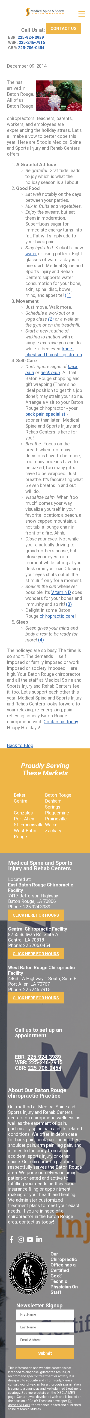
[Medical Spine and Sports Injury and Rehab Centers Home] (45, 12)
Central (21, 801)
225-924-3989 (31, 37)
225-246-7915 (32, 42)
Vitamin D (61, 592)
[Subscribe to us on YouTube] (30, 1241)
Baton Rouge (58, 795)
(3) (69, 604)
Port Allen (24, 819)
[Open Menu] (81, 14)
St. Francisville (29, 824)
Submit (45, 1353)
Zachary (53, 830)
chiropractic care (57, 616)
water (31, 253)
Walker (52, 824)
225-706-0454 (31, 47)
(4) (41, 640)
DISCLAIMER (66, 1392)
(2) (51, 319)
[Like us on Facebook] (11, 1241)
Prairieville (56, 819)
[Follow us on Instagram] (20, 1241)
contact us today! (36, 1222)
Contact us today (61, 721)
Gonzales (23, 813)
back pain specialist (45, 414)
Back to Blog (20, 745)
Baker (20, 795)
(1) (68, 295)
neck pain (50, 372)
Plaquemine (57, 813)
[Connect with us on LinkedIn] (39, 1241)
